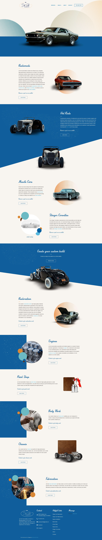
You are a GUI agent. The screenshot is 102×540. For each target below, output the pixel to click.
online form (75, 513)
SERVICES (53, 5)
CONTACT (70, 5)
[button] (55, 5)
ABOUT (64, 5)
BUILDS (59, 5)
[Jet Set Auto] (25, 5)
